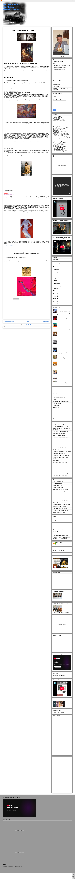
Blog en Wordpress (56, 78)
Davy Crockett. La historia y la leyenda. (60, 508)
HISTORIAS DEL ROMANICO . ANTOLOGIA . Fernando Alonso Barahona (64, 363)
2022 (55, 301)
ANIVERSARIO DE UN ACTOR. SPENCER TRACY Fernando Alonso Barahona (64, 341)
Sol (53, 414)
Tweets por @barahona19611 (58, 712)
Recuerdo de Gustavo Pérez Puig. (59, 506)
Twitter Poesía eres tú (57, 73)
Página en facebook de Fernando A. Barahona (61, 65)
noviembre (57, 286)
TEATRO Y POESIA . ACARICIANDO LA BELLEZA (19, 30)
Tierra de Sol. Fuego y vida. (58, 481)
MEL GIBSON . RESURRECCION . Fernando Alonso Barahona (64, 309)
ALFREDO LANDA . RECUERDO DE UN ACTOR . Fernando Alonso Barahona (64, 333)
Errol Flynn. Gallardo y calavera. (59, 435)
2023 (55, 303)
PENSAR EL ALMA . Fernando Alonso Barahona (63, 355)
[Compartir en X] (16, 299)
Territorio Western (56, 440)
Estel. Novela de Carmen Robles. (59, 512)
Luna (54, 391)
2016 (55, 291)
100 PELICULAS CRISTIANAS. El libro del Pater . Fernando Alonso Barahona (64, 379)
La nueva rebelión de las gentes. (59, 493)
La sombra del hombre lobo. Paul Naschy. (61, 447)
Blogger (50, 870)
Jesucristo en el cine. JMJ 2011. (59, 433)
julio (56, 280)
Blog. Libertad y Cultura (57, 80)
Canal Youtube (56, 86)
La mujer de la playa (57, 520)
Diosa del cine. (56, 460)
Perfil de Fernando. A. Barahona (59, 69)
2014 (55, 266)
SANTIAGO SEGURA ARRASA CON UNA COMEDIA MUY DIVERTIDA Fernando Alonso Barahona (63, 324)
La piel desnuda (56, 405)
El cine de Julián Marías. (57, 483)
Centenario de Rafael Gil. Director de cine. (61, 455)
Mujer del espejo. (56, 416)
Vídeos (54, 82)
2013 (55, 264)
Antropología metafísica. (57, 485)
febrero (56, 269)
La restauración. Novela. (57, 527)
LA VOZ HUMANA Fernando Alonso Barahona (63, 317)
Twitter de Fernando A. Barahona (59, 71)
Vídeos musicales (56, 84)
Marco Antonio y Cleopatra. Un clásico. (60, 475)
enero (56, 267)
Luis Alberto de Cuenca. (57, 409)
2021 (55, 299)
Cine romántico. (56, 469)
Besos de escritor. (56, 518)
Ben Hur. (54, 445)
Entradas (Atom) (29, 324)
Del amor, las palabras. (57, 411)
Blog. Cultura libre (56, 76)
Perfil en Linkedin (56, 74)
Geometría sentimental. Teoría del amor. (60, 489)
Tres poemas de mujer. (57, 533)
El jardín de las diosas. (57, 403)
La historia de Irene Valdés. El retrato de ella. (61, 525)
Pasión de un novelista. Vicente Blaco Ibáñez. (61, 504)
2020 (55, 298)
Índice (54, 63)
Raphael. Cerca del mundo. (58, 487)
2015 (55, 290)
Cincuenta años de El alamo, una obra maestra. (62, 451)
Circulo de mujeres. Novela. (58, 529)
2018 (55, 295)
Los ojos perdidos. (56, 471)
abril (56, 272)
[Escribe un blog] (15, 299)
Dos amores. (55, 496)
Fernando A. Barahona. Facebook (59, 67)
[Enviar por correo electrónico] (14, 299)
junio (56, 278)
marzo (56, 271)
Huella (54, 395)
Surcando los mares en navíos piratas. (60, 462)
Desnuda (54, 418)
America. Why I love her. (57, 498)
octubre (56, 285)
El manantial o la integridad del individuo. (60, 431)
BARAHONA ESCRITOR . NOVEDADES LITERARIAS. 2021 (64, 370)
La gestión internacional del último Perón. (60, 500)
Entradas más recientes (9, 321)
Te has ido (55, 399)
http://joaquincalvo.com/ (8, 131)
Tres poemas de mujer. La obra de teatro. (61, 535)
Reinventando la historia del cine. (59, 453)
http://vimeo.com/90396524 (8, 245)
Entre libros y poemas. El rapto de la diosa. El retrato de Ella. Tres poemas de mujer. (61, 538)
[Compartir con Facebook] (17, 299)
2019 (55, 296)
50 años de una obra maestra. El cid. (60, 443)
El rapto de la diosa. (57, 531)
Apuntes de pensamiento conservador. (60, 494)
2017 (55, 293)
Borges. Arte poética (57, 393)
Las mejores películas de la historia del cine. (61, 473)
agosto (56, 281)
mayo (56, 277)
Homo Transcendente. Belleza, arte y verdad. (61, 491)
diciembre (57, 288)
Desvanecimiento (56, 407)
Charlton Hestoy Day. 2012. (58, 467)
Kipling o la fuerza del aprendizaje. (59, 502)
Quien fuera (55, 389)
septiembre (57, 283)
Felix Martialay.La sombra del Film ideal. (60, 510)
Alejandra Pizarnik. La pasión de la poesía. (61, 401)
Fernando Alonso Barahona (12, 5)
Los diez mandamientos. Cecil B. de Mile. (60, 426)
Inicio (28, 321)
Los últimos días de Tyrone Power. (59, 424)
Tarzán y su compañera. (57, 464)
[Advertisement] (27, 310)
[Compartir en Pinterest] (18, 299)
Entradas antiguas (45, 321)
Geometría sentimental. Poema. (59, 397)
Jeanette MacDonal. (57, 449)
